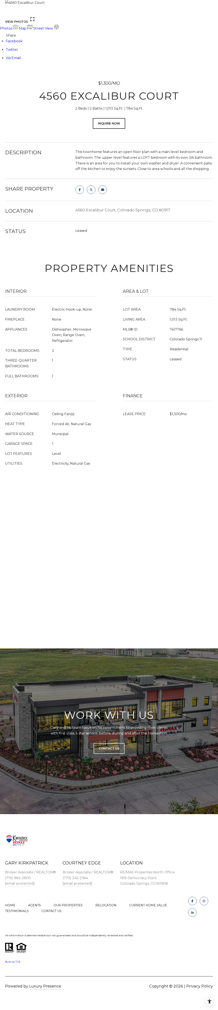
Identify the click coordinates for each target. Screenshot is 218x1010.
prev (10, 11)
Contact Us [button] (109, 748)
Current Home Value (148, 905)
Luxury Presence (45, 986)
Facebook (14, 41)
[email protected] (20, 883)
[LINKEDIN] (192, 912)
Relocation (105, 905)
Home (10, 905)
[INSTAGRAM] (204, 901)
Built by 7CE (13, 961)
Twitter (12, 50)
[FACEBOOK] (192, 901)
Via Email (13, 58)
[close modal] (212, 5)
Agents (34, 905)
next (21, 11)
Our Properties (68, 905)
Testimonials (17, 911)
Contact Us (52, 911)
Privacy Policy (199, 986)
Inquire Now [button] (109, 123)
